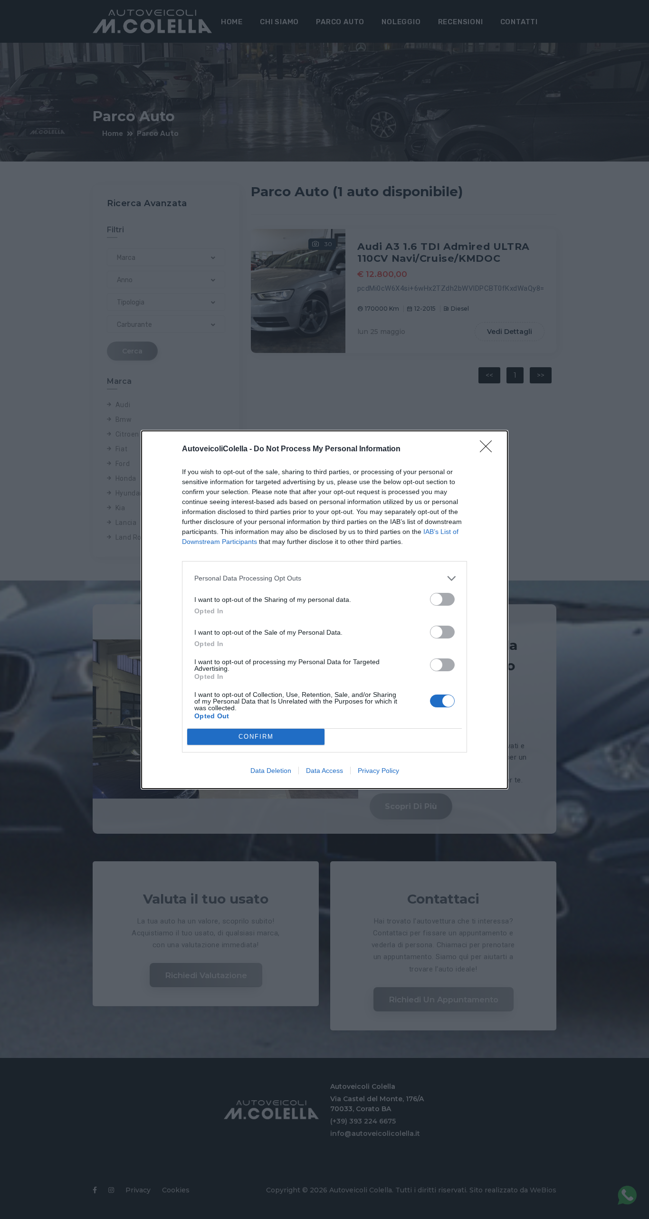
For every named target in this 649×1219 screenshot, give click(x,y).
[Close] (489, 449)
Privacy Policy (378, 770)
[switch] (442, 599)
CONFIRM (256, 736)
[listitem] (324, 578)
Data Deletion (270, 770)
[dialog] (324, 610)
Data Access (324, 770)
